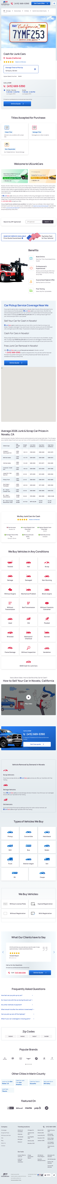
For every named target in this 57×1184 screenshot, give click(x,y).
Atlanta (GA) (41, 1132)
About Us (3, 1143)
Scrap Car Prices (5, 1132)
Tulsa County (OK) (51, 1146)
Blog (2, 1140)
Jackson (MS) (41, 1140)
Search (47, 222)
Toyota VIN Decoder (50, 1166)
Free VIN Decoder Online (41, 1160)
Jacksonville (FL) (31, 1133)
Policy (20, 1180)
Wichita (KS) (31, 1140)
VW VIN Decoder (52, 1159)
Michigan (20, 1139)
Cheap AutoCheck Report (30, 1156)
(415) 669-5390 (21, 3)
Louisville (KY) (41, 1135)
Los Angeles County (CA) (51, 1142)
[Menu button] (54, 3)
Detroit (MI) (40, 1130)
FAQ (2, 1138)
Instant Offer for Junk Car (22, 1155)
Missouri (20, 1142)
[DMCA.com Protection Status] (47, 1175)
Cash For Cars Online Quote (40, 206)
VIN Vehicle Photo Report (41, 1155)
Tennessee (20, 1136)
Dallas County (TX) (51, 1131)
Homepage (3, 1130)
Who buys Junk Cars (6, 1135)
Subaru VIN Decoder (50, 1162)
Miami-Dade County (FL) (51, 1138)
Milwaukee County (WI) (51, 1135)
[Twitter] (54, 1175)
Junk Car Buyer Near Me (12, 207)
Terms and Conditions (14, 1180)
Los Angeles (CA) (31, 1137)
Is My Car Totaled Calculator (20, 1161)
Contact (3, 1145)
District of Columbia (20, 1131)
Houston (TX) (41, 1138)
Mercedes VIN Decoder (51, 1155)
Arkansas (20, 1134)
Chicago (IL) (31, 1130)
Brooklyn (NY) (31, 1143)
